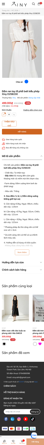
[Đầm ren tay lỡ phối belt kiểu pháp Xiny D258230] (22, 49)
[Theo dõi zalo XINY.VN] (12, 419)
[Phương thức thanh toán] (19, 429)
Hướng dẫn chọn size (32, 110)
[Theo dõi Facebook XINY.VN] (6, 419)
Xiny (14, 98)
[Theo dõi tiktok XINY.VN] (32, 419)
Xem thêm (22, 252)
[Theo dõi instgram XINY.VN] (19, 419)
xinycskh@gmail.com (21, 377)
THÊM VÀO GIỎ (9, 123)
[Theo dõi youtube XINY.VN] (25, 419)
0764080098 (24, 373)
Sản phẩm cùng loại (17, 286)
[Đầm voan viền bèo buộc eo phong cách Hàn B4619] (15, 308)
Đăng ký (35, 411)
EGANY (21, 382)
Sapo (36, 382)
